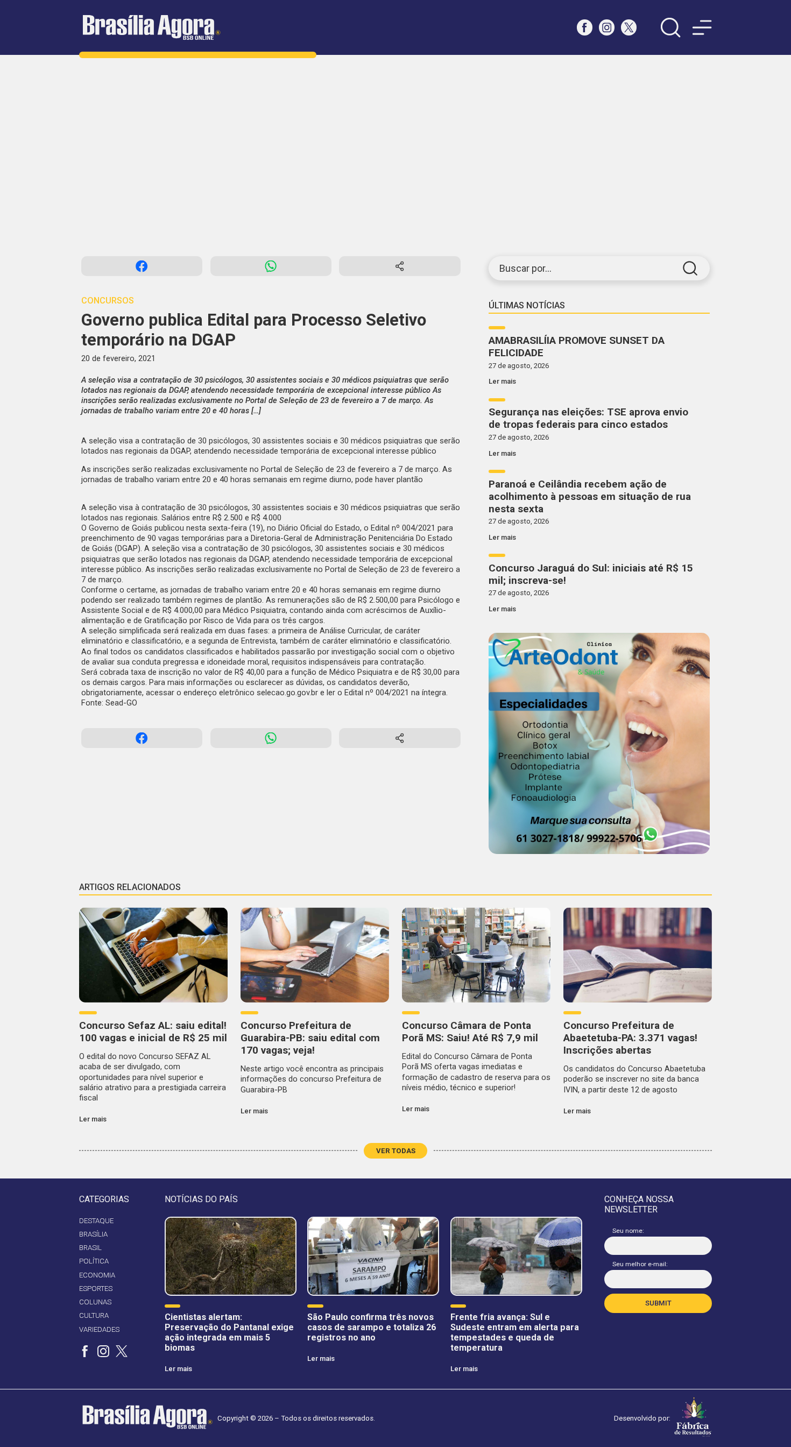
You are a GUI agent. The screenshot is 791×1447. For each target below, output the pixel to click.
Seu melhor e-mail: (640, 1264)
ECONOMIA (97, 1275)
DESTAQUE (96, 1221)
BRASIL (90, 1248)
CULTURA (94, 1315)
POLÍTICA (94, 1261)
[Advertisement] (395, 155)
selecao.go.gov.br (287, 692)
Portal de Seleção (292, 469)
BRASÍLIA (93, 1234)
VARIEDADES (99, 1329)
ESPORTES (95, 1288)
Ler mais (502, 381)
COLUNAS (95, 1302)
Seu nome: (628, 1230)
